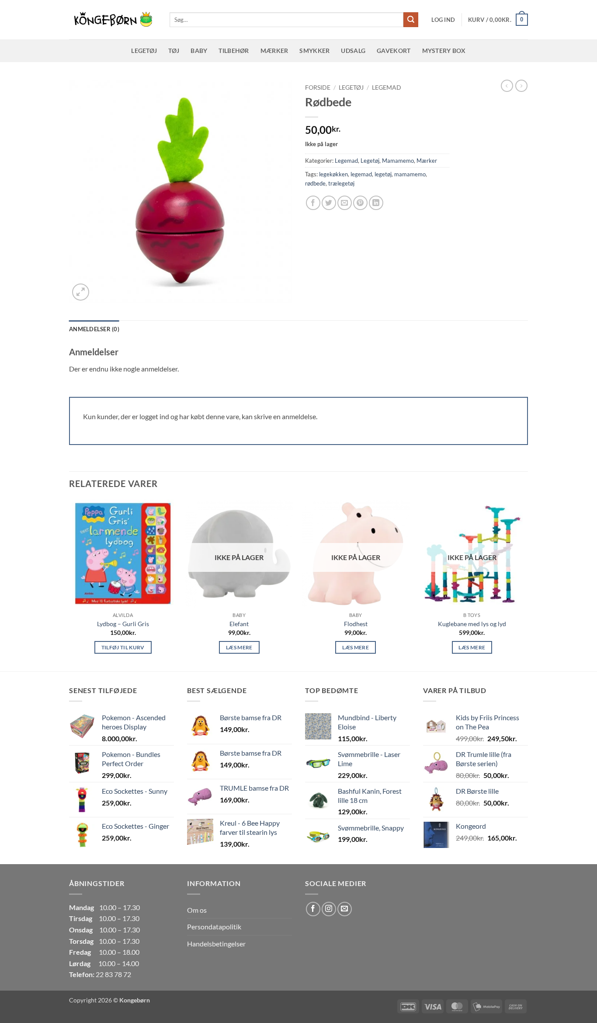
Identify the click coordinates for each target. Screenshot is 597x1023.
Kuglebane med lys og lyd (472, 623)
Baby (199, 50)
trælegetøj (341, 183)
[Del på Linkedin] (376, 203)
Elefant (239, 623)
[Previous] (69, 584)
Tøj (173, 50)
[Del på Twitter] (329, 203)
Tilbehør (234, 50)
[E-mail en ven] (344, 203)
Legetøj (144, 50)
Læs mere (239, 647)
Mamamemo (398, 160)
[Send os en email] (344, 909)
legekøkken (333, 174)
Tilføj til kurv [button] (123, 647)
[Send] (410, 19)
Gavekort (393, 50)
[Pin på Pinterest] (360, 203)
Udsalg (353, 50)
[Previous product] (521, 86)
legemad (361, 174)
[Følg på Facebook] (313, 909)
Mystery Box (444, 50)
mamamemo (410, 174)
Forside (317, 87)
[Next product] (507, 86)
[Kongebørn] (112, 19)
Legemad (386, 87)
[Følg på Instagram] (329, 909)
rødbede (315, 183)
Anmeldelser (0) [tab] (94, 329)
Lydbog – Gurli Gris (123, 623)
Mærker (274, 50)
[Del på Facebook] (313, 203)
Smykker (314, 50)
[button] (443, 19)
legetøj (383, 174)
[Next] (525, 584)
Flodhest (356, 623)
